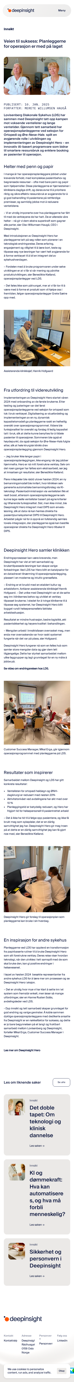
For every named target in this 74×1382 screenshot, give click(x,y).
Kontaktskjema (13, 1340)
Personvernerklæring (52, 1343)
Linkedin (62, 1340)
